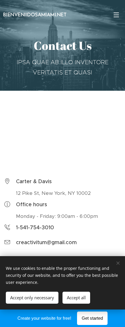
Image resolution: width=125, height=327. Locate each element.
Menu (116, 14)
